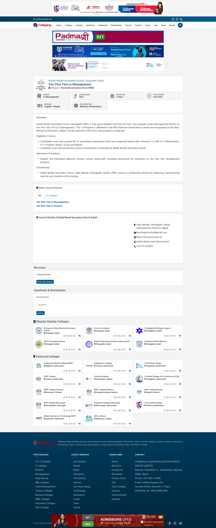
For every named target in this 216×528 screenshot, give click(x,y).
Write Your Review (45, 282)
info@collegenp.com (44, 19)
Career (77, 498)
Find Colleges (119, 486)
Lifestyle (116, 498)
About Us (116, 465)
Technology (80, 490)
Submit (41, 313)
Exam (163, 25)
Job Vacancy (80, 461)
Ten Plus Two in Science (49, 206)
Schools (79, 25)
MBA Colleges (42, 498)
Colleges (68, 25)
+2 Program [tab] (51, 195)
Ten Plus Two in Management (52, 202)
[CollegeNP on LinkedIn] (181, 19)
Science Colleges (44, 490)
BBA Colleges (42, 482)
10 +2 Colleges (42, 461)
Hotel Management (45, 486)
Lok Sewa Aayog (82, 486)
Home (58, 25)
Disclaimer (117, 474)
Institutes (90, 25)
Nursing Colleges (44, 494)
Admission (102, 25)
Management (42, 474)
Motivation (79, 494)
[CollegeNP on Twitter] (177, 19)
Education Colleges (45, 503)
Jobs (156, 25)
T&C (114, 482)
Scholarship (80, 478)
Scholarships (116, 25)
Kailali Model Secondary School (76, 80)
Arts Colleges (42, 507)
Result (172, 25)
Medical (39, 469)
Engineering (41, 478)
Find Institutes (119, 494)
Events (128, 25)
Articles (138, 25)
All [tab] (39, 195)
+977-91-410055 (144, 246)
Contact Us (117, 469)
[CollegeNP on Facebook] (173, 19)
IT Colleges (41, 465)
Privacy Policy (119, 478)
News (148, 25)
